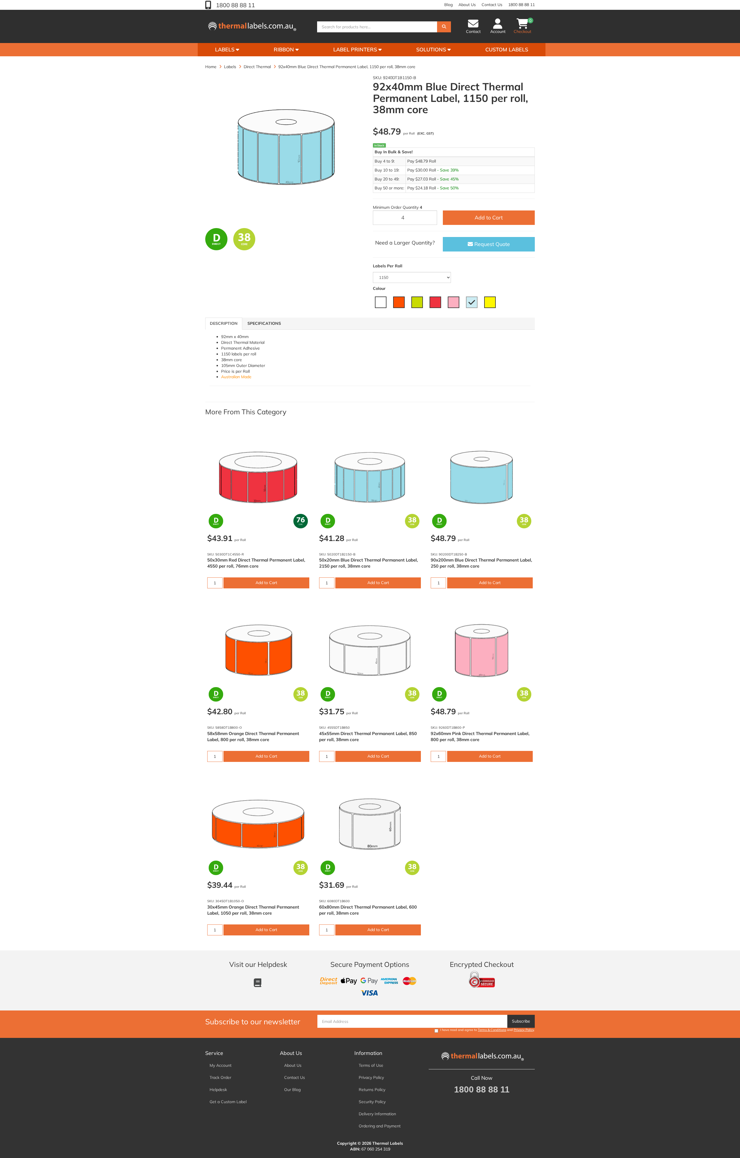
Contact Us (492, 4)
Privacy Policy (524, 1030)
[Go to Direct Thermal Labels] (216, 239)
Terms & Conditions (492, 1030)
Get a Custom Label (228, 1101)
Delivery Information (377, 1113)
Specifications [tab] (264, 323)
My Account (221, 1065)
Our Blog (292, 1089)
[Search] (444, 26)
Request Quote (491, 244)
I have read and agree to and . (487, 1030)
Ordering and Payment (380, 1126)
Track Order (220, 1077)
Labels (225, 49)
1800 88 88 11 (234, 5)
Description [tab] (224, 323)
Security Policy (372, 1101)
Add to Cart (489, 217)
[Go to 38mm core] (244, 239)
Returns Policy (372, 1089)
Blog (448, 4)
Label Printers (355, 49)
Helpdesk (218, 1089)
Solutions (431, 49)
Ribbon (284, 49)
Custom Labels (506, 49)
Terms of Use (371, 1065)
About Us (467, 4)
